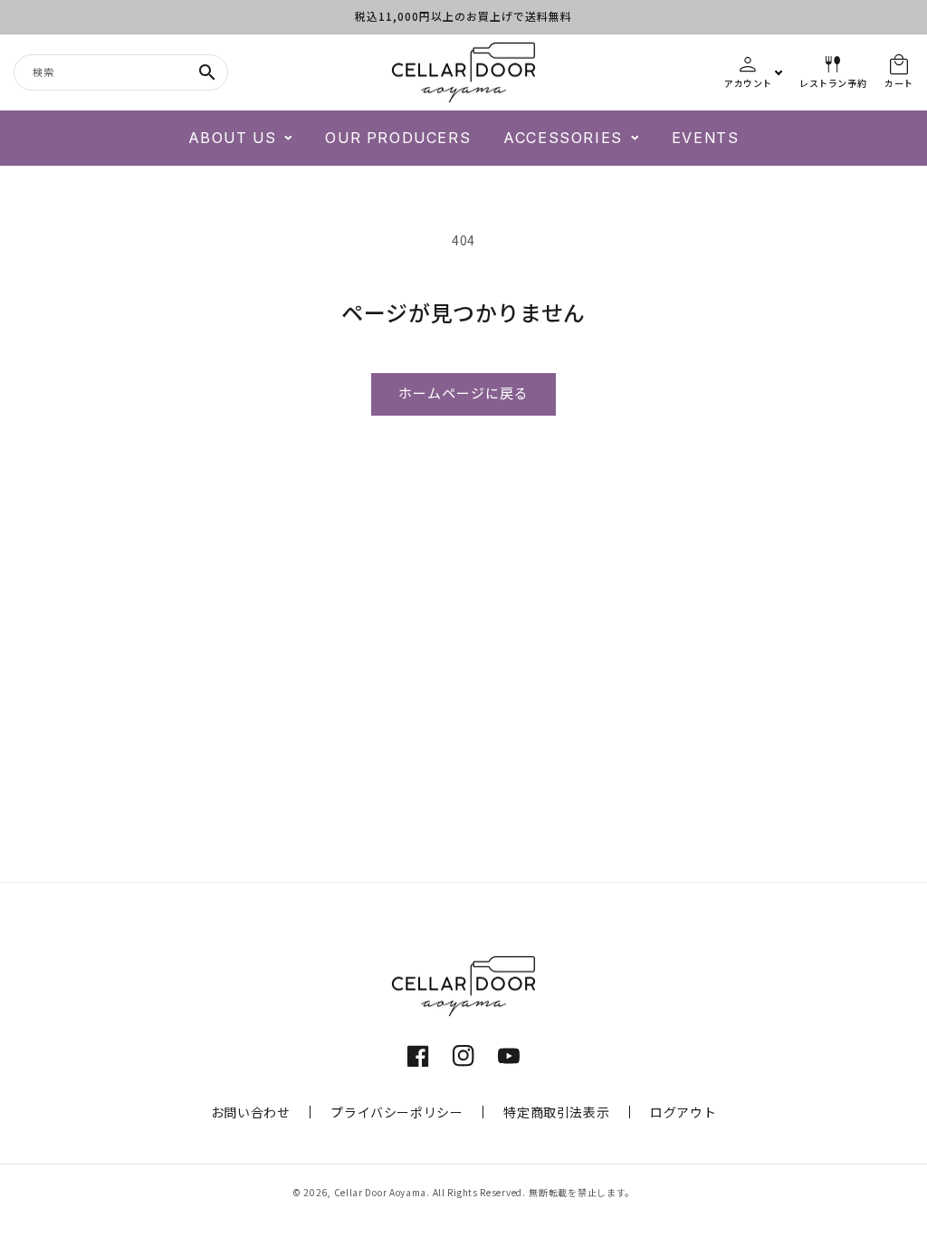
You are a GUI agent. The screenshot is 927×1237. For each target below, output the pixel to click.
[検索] (207, 72)
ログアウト (683, 1112)
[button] (241, 138)
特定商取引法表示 (556, 1112)
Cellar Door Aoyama (380, 1192)
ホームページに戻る (463, 393)
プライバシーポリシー (396, 1112)
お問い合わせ (251, 1112)
